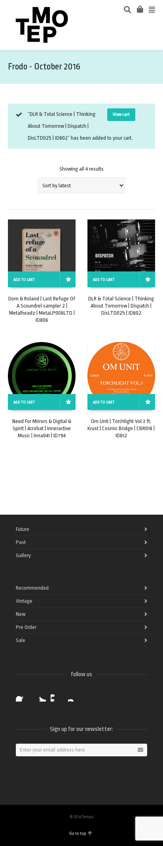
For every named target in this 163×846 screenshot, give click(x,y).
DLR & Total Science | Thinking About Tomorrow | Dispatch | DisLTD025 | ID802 (121, 306)
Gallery (23, 555)
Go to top (77, 833)
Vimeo (57, 695)
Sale (20, 640)
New (20, 614)
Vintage (24, 601)
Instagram (74, 695)
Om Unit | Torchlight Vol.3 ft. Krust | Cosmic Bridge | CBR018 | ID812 (121, 428)
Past (21, 542)
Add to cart (24, 280)
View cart (121, 114)
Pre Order (26, 627)
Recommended (32, 588)
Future (22, 529)
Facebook (22, 695)
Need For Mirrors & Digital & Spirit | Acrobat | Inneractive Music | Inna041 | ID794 (41, 428)
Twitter (39, 695)
